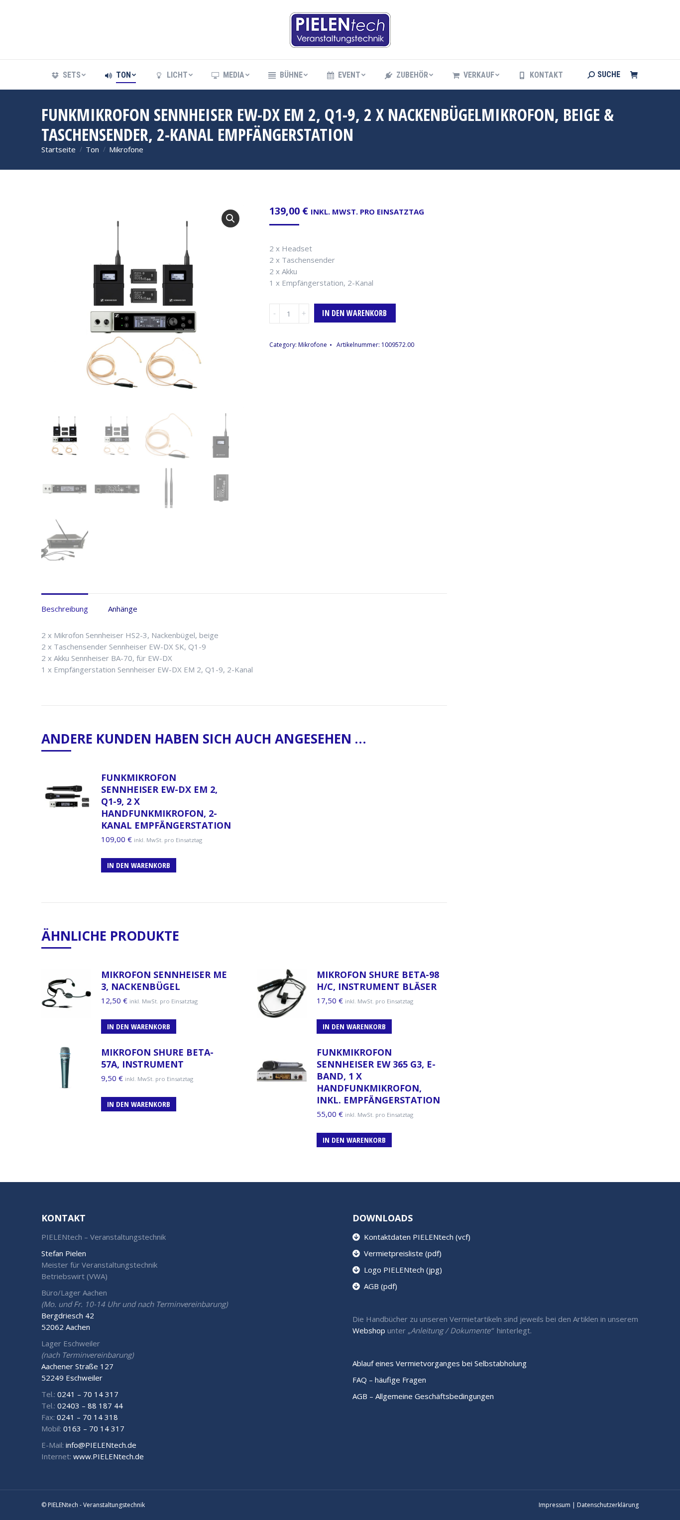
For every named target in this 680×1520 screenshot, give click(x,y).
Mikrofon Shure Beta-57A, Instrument (157, 1058)
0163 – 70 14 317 (93, 1428)
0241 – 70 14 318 (87, 1417)
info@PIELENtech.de (101, 1445)
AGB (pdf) (378, 1286)
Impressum (554, 1505)
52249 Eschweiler (72, 1378)
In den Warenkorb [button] (138, 865)
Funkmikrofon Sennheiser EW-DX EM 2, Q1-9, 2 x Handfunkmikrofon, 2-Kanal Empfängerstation (166, 801)
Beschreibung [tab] (64, 609)
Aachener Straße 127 (77, 1366)
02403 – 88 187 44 (90, 1406)
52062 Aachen (65, 1327)
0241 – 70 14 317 (87, 1394)
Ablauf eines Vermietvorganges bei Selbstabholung (439, 1363)
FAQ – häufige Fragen (389, 1380)
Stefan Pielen (63, 1253)
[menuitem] (68, 75)
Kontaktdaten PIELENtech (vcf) (415, 1237)
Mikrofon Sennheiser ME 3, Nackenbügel (164, 980)
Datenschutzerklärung (608, 1505)
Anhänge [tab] (122, 609)
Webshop (368, 1330)
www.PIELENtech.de (108, 1456)
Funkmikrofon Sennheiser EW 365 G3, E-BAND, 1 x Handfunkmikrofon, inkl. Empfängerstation (378, 1076)
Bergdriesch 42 (67, 1315)
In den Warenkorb (354, 313)
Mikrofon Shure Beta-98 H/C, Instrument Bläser (378, 980)
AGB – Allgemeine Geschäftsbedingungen (423, 1396)
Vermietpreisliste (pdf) (401, 1253)
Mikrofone (312, 344)
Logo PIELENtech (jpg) (401, 1270)
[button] (230, 218)
